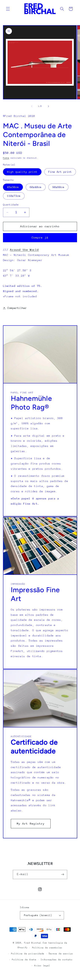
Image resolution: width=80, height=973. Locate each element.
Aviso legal (42, 965)
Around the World (24, 249)
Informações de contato (56, 959)
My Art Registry (31, 823)
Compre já (40, 237)
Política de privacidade (27, 953)
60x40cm (35, 187)
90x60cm (58, 187)
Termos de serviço (61, 953)
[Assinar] (62, 874)
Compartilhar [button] (17, 307)
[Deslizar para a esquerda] (32, 106)
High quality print (22, 171)
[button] (8, 8)
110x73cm (13, 195)
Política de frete (24, 959)
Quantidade (11, 204)
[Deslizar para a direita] (48, 106)
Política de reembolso (47, 947)
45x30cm (13, 187)
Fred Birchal (32, 943)
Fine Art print (60, 171)
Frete (6, 158)
